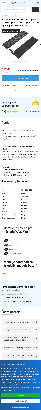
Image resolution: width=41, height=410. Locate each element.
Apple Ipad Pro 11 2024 (17, 253)
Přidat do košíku (20, 78)
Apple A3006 (13, 249)
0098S (5, 276)
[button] (14, 61)
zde (13, 390)
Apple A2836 (13, 240)
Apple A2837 (13, 245)
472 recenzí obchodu (32, 111)
